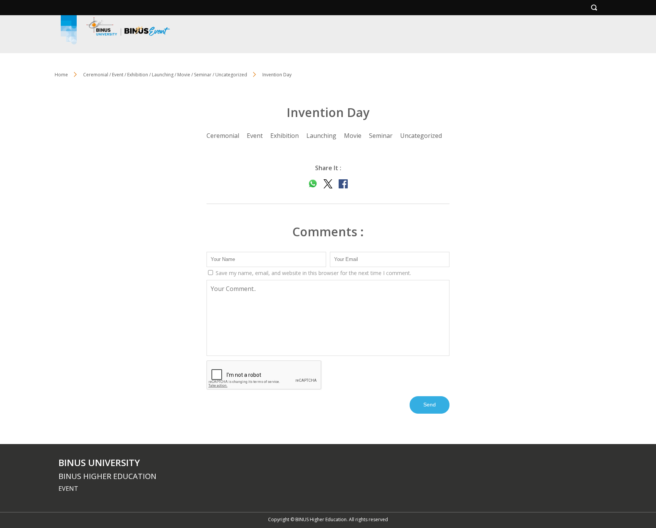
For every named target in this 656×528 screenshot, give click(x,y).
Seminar (381, 136)
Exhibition (284, 136)
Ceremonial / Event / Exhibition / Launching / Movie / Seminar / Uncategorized (165, 74)
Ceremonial (223, 136)
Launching (321, 136)
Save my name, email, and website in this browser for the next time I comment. (312, 273)
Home (61, 74)
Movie (352, 136)
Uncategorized (421, 136)
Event (255, 136)
